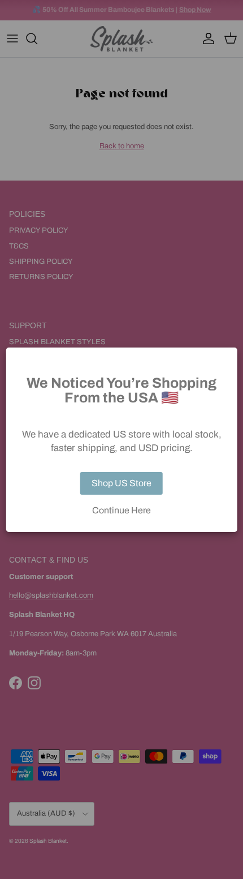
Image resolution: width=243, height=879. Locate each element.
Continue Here (121, 510)
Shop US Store (121, 483)
